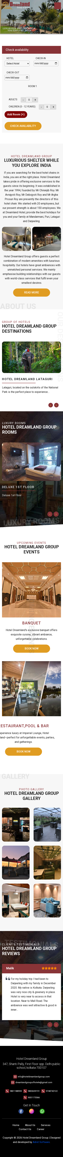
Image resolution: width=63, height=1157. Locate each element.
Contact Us (25, 1129)
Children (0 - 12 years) (22, 106)
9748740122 (52, 1091)
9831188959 (16, 1091)
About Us (30, 1125)
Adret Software (41, 1142)
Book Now (23, 751)
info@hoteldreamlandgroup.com (34, 1076)
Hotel (10, 58)
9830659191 (34, 1091)
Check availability (23, 126)
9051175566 (34, 1097)
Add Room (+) (16, 114)
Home (16, 1125)
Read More (31, 292)
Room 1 (32, 86)
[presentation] (50, 405)
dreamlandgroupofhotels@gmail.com (33, 1082)
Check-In (41, 58)
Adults (13, 99)
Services (45, 1125)
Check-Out (13, 72)
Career (40, 1129)
